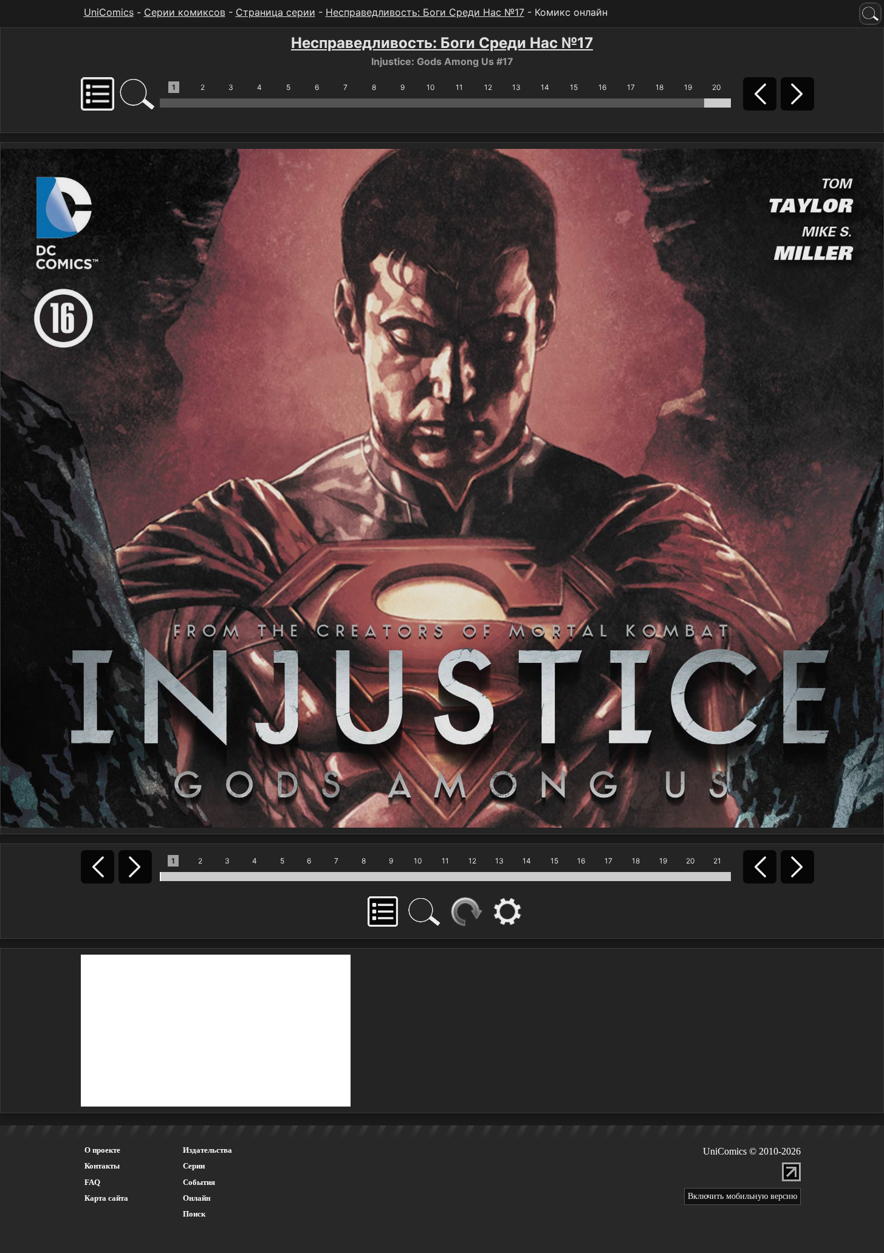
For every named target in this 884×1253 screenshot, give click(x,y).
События (199, 1182)
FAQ (92, 1182)
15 (574, 87)
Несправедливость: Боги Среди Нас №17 (425, 12)
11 (459, 87)
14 (545, 87)
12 (488, 87)
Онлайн (196, 1198)
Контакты (102, 1165)
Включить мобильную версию (742, 1196)
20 (716, 87)
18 (659, 87)
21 (717, 860)
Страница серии (275, 12)
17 (631, 87)
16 (602, 87)
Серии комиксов (184, 12)
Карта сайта (106, 1198)
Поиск (194, 1213)
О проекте (102, 1150)
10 (431, 87)
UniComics (109, 12)
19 (688, 87)
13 (516, 87)
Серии (194, 1165)
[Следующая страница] (442, 487)
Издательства (207, 1150)
